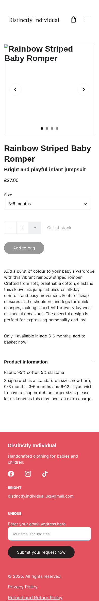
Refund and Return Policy (35, 597)
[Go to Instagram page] (28, 474)
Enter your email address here (36, 523)
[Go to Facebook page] (11, 474)
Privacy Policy (23, 586)
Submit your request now (41, 552)
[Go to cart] (73, 20)
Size (8, 194)
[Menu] (88, 20)
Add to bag (24, 247)
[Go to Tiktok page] (45, 474)
